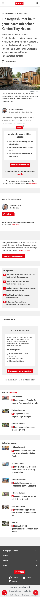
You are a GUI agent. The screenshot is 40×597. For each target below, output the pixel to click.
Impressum (13, 587)
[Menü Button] (3, 3)
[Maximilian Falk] (5, 110)
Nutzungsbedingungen (15, 591)
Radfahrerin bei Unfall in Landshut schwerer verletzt (18, 296)
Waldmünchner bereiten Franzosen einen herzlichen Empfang (23, 453)
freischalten (33, 184)
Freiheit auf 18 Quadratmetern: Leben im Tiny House (25, 529)
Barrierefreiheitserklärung (11, 595)
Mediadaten (27, 591)
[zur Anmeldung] (37, 3)
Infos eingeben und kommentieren (20, 371)
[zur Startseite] (20, 571)
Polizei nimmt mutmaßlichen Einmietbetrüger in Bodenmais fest (18, 303)
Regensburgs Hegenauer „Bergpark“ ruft (23, 428)
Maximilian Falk (17, 109)
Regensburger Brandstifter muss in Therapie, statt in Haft (25, 401)
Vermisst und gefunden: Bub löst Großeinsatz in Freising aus (17, 282)
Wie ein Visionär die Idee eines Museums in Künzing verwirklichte (24, 469)
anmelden (20, 174)
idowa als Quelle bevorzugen (13, 256)
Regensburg (13, 393)
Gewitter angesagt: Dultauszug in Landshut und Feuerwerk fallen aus (21, 289)
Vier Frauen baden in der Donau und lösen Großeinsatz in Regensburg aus (20, 275)
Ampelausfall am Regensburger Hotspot (21, 415)
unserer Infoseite (24, 250)
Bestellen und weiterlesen (20, 165)
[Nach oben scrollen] (35, 593)
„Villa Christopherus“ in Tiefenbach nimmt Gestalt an (24, 484)
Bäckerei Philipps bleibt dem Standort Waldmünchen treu (24, 512)
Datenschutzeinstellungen (28, 595)
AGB (29, 587)
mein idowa (16, 225)
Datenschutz (22, 587)
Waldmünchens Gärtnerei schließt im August (24, 497)
